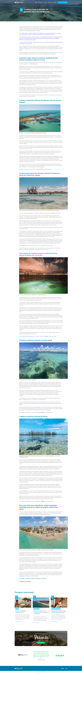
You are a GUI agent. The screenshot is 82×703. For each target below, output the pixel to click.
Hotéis (36, 2)
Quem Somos (50, 2)
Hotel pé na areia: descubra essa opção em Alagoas (40, 611)
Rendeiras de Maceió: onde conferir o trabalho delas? (22, 611)
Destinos (45, 2)
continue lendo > (18, 621)
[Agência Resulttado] (64, 668)
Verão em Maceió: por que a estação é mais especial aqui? (58, 612)
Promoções (40, 2)
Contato (55, 2)
